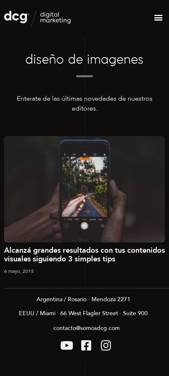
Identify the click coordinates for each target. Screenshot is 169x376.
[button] (158, 17)
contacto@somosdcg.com (86, 328)
